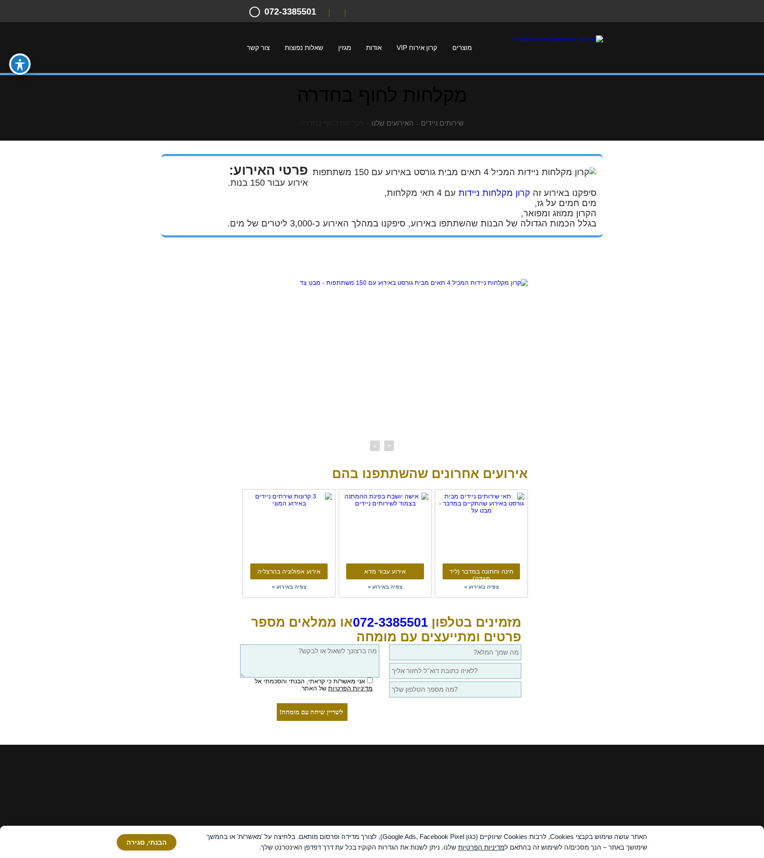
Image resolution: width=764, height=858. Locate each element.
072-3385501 (390, 622)
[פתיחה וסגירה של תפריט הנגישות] (20, 64)
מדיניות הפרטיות (350, 688)
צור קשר (258, 47)
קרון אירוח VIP (417, 47)
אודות (374, 47)
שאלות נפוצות (304, 47)
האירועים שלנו (392, 123)
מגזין (344, 47)
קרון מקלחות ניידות (494, 193)
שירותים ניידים (442, 123)
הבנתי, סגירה (146, 842)
